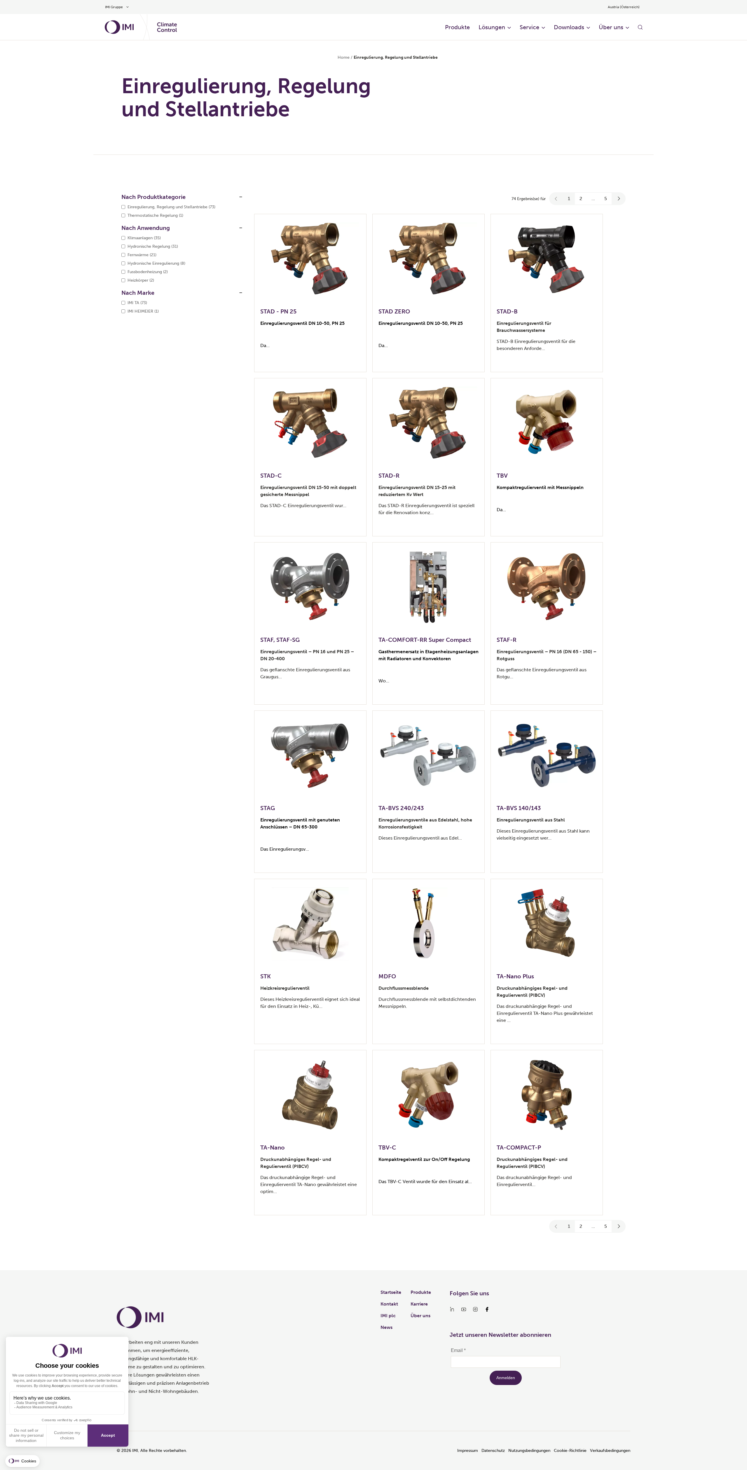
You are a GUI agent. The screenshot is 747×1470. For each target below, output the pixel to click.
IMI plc (388, 1315)
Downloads (569, 27)
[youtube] (463, 1309)
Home (344, 57)
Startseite (391, 1292)
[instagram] (475, 1309)
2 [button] (581, 198)
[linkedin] (452, 1309)
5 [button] (605, 198)
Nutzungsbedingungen (529, 1450)
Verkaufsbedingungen (610, 1450)
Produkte (457, 27)
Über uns (611, 27)
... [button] (593, 198)
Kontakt (389, 1304)
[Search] (640, 27)
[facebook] (487, 1309)
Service (529, 27)
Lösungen (492, 27)
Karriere (419, 1304)
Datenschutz (493, 1450)
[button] (556, 198)
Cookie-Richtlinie (570, 1450)
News (386, 1327)
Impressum (467, 1450)
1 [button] (569, 198)
